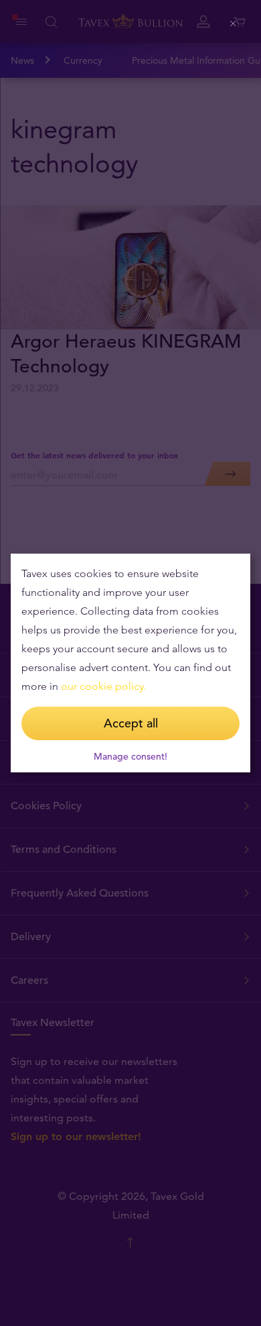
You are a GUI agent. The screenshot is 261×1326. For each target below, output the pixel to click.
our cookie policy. (104, 686)
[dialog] (130, 663)
